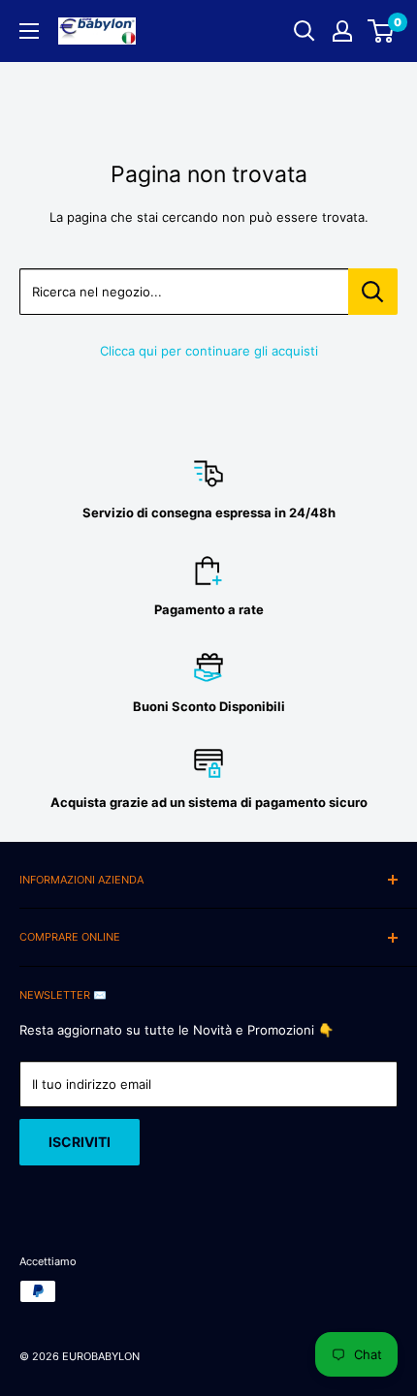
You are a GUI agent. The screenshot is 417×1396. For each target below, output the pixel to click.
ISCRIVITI (79, 1141)
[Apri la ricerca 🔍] (304, 31)
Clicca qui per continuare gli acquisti (209, 350)
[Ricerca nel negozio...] (373, 291)
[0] (381, 31)
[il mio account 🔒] (342, 31)
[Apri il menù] (29, 31)
